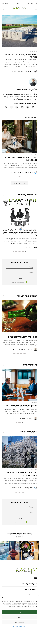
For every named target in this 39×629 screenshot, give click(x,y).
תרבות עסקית (33, 403)
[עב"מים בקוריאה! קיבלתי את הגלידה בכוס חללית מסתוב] (10, 550)
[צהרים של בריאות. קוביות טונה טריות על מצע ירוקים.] (29, 550)
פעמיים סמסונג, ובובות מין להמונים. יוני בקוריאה (21, 55)
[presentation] (36, 550)
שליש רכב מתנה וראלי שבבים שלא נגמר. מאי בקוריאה (20, 158)
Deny (19, 617)
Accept (19, 612)
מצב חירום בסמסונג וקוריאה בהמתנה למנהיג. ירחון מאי (22, 474)
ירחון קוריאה (33, 52)
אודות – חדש (15, 626)
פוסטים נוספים (20, 183)
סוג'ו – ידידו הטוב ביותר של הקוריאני (22, 336)
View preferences (19, 622)
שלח (20, 279)
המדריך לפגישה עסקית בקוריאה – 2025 (20, 405)
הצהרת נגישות (22, 626)
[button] (3, 598)
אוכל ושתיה (34, 334)
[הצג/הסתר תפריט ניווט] (36, 9)
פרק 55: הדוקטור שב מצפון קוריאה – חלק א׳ (20, 234)
